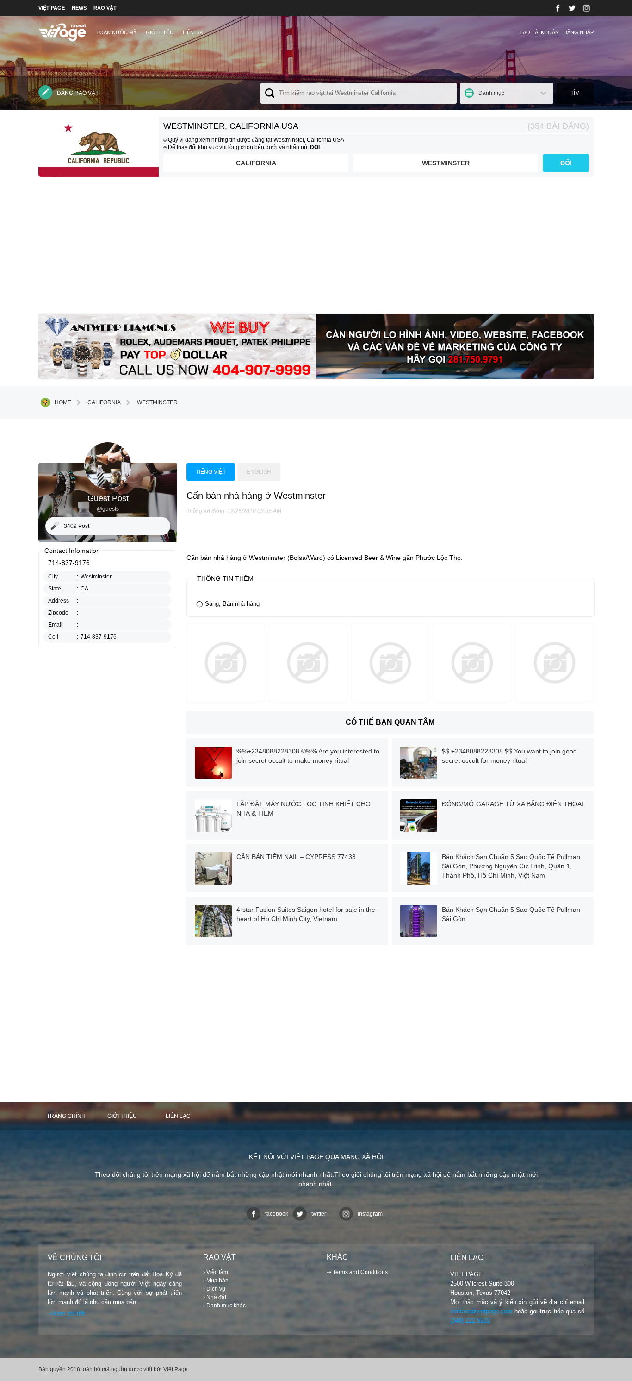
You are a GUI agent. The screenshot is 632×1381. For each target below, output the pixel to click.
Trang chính (66, 1116)
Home (63, 402)
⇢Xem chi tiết (66, 1313)
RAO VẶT (105, 8)
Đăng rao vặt (78, 93)
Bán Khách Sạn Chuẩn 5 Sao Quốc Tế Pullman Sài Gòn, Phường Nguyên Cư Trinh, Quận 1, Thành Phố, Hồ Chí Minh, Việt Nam (511, 866)
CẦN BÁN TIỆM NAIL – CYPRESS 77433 (296, 856)
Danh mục (491, 93)
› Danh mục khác (224, 1305)
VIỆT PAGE (51, 8)
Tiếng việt (211, 472)
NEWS (79, 8)
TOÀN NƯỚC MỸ (116, 32)
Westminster (446, 163)
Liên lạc (194, 32)
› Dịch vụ (214, 1289)
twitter (318, 1214)
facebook (276, 1214)
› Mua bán (216, 1280)
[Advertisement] (316, 249)
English (259, 472)
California (256, 163)
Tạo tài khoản (539, 32)
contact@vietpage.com (481, 1311)
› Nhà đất (214, 1297)
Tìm (575, 93)
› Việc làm (215, 1272)
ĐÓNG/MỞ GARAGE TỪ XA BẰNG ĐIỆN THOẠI (512, 804)
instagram (370, 1214)
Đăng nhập (579, 32)
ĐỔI (566, 163)
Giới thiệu (159, 32)
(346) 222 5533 (470, 1320)
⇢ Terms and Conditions (357, 1272)
